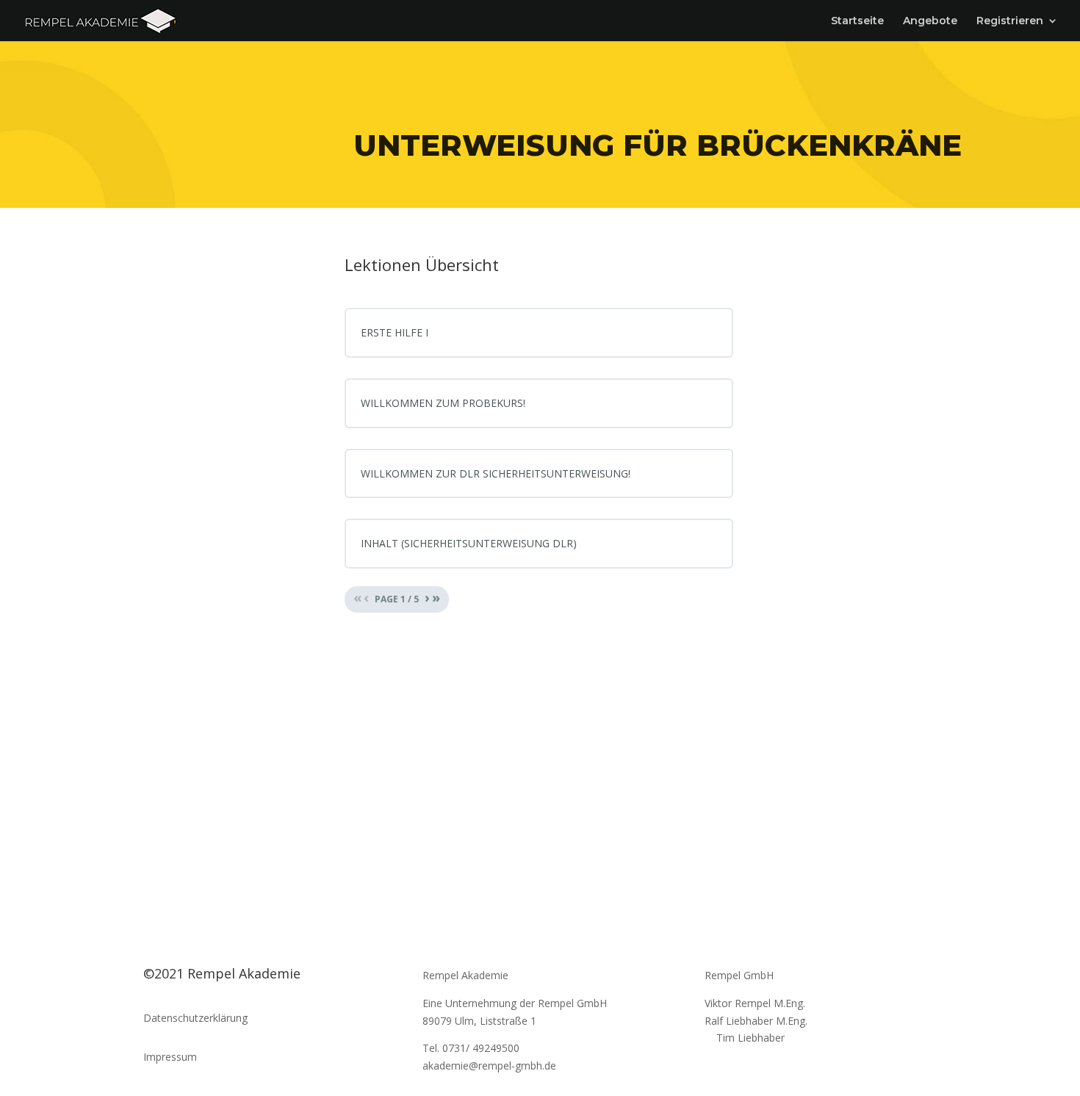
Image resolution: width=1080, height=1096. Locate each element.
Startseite (857, 21)
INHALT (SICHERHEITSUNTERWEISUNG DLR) (469, 543)
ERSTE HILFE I (394, 332)
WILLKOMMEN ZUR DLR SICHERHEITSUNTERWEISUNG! (495, 473)
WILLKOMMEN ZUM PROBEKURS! (443, 403)
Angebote (930, 21)
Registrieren (1009, 21)
